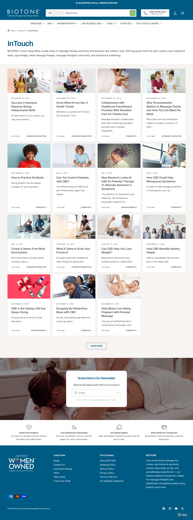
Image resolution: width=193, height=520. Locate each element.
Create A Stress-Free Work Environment (28, 250)
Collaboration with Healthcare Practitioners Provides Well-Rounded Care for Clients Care (116, 108)
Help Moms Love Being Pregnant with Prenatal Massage (116, 312)
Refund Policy (107, 468)
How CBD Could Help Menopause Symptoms (161, 179)
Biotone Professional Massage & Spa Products (32, 509)
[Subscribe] (118, 393)
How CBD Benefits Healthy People (163, 250)
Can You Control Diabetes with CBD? (72, 179)
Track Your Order (62, 481)
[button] (182, 13)
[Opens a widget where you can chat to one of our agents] (182, 515)
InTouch (21, 30)
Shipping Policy (108, 464)
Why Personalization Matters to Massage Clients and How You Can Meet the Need (164, 108)
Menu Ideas (59, 477)
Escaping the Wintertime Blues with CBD (71, 310)
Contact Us (59, 464)
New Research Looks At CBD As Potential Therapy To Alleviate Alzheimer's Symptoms (117, 183)
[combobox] (100, 13)
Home (13, 30)
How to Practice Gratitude (27, 177)
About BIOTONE (108, 460)
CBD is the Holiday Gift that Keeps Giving (28, 310)
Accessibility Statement (112, 481)
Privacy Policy (107, 473)
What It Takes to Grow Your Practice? (73, 250)
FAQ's (56, 473)
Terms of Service (108, 477)
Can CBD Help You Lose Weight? (116, 250)
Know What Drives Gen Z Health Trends (72, 104)
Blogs (56, 460)
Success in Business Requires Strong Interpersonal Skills (24, 106)
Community (32, 30)
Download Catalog (63, 468)
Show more (96, 346)
